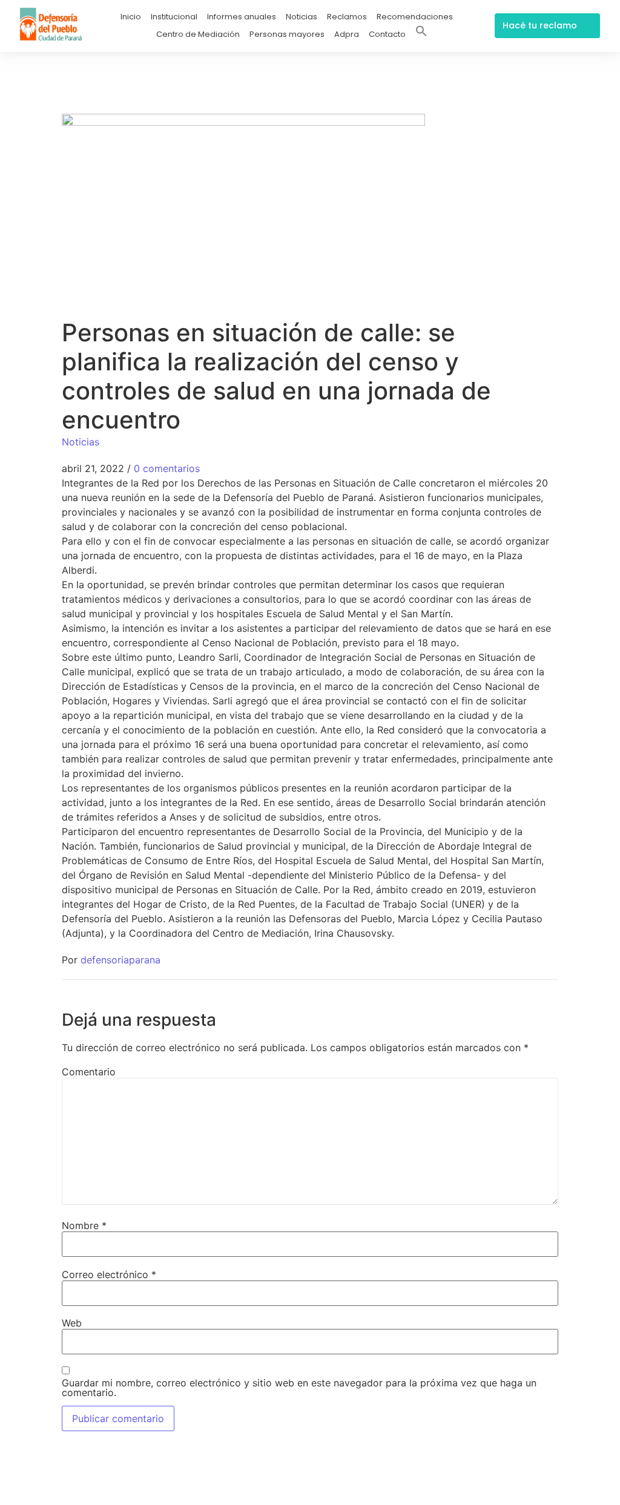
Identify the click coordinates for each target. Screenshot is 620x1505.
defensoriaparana (120, 960)
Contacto (387, 34)
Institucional (174, 16)
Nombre (84, 1225)
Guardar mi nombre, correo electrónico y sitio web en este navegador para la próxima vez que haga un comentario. (299, 1387)
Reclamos (347, 16)
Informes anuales (241, 16)
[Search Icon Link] (421, 33)
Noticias (301, 16)
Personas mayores (287, 34)
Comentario (89, 1072)
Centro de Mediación (198, 34)
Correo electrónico (109, 1274)
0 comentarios (167, 468)
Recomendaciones (415, 16)
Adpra (346, 34)
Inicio (130, 16)
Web (72, 1323)
